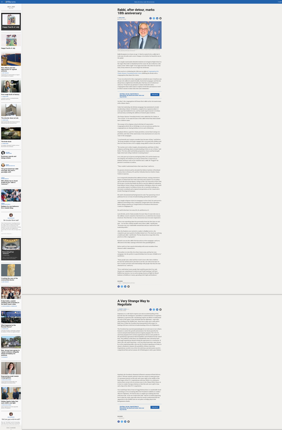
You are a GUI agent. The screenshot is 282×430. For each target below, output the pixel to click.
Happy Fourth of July (10, 27)
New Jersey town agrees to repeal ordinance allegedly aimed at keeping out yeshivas (10, 352)
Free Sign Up (155, 94)
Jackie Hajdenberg (6, 306)
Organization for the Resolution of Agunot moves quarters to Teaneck (10, 75)
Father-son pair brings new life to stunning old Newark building (9, 258)
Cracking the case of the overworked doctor (9, 279)
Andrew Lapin (14, 306)
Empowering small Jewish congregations (10, 377)
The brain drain (6, 141)
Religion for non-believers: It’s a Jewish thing (10, 207)
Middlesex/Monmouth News (129, 282)
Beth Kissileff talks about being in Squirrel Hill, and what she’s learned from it (10, 122)
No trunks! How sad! (11, 220)
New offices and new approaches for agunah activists (9, 69)
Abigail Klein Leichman (6, 379)
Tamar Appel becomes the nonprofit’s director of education (9, 407)
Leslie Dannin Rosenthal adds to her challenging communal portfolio (9, 382)
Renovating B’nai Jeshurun (8, 252)
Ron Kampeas (5, 357)
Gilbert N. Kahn (122, 309)
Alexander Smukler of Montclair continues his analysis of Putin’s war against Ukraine (10, 331)
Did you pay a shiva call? (11, 419)
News (120, 282)
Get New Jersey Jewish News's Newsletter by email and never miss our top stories (132, 95)
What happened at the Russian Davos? (8, 326)
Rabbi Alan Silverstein (10, 165)
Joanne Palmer (5, 96)
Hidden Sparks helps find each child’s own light (9, 402)
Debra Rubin (122, 17)
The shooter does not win (9, 118)
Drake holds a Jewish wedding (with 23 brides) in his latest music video (10, 302)
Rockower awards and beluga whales (8, 157)
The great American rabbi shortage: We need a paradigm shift (9, 170)
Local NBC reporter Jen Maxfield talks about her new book (9, 99)
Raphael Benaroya (5, 178)
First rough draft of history (10, 94)
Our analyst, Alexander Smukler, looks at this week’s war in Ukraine (10, 146)
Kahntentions (121, 418)
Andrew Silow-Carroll (5, 204)
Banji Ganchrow (11, 218)
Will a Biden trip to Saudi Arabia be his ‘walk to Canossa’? (9, 182)
